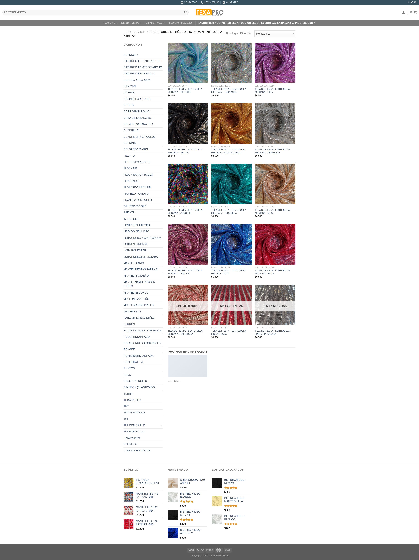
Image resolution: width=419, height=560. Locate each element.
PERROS (129, 324)
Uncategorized (132, 438)
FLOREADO (131, 181)
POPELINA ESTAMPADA (139, 355)
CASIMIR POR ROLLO (137, 99)
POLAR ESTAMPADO (137, 336)
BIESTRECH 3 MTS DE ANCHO (143, 67)
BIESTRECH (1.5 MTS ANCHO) (142, 61)
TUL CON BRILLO (134, 425)
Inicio (128, 32)
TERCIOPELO (132, 400)
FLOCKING (130, 168)
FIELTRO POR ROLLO (137, 162)
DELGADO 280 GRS (136, 149)
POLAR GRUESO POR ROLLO (142, 343)
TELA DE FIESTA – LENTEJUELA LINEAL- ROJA (228, 332)
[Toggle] (161, 425)
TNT (126, 406)
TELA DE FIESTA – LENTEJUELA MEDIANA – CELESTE (185, 90)
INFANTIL (129, 212)
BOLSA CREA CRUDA (137, 80)
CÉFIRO (129, 105)
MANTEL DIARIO (134, 263)
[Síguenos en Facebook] (409, 2)
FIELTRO (129, 155)
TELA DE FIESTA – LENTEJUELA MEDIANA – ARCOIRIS (185, 211)
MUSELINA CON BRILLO (139, 305)
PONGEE (129, 349)
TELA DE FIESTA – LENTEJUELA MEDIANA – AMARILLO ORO (228, 151)
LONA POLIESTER (135, 250)
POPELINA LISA (133, 362)
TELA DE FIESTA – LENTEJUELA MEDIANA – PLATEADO (272, 151)
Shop (141, 32)
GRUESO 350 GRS (135, 206)
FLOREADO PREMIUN (137, 187)
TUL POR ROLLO (134, 431)
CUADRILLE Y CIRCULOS (139, 136)
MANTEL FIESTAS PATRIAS (141, 269)
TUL (126, 419)
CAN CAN (130, 86)
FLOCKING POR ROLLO (138, 174)
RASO (127, 374)
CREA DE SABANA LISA (138, 124)
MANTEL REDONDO (136, 292)
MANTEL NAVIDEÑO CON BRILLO (139, 284)
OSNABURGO (132, 311)
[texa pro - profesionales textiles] (209, 12)
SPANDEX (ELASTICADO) (139, 387)
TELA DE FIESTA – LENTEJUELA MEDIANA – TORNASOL (228, 90)
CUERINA (130, 143)
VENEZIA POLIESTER (137, 450)
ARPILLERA (131, 54)
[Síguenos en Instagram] (412, 2)
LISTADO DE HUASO (136, 231)
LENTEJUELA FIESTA (137, 225)
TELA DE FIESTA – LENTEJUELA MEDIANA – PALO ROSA (185, 332)
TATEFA (128, 393)
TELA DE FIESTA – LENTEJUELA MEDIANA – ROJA (272, 272)
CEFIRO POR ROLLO (136, 111)
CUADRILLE (131, 130)
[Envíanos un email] (415, 2)
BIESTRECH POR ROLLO (139, 73)
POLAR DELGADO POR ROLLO (143, 330)
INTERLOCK (131, 219)
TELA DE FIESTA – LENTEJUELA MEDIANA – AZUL (228, 272)
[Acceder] (403, 12)
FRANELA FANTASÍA (136, 193)
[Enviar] (185, 12)
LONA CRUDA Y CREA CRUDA (143, 238)
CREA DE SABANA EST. (138, 117)
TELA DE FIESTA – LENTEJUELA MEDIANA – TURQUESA (228, 211)
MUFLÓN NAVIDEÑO (136, 299)
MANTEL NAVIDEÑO (136, 275)
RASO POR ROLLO (135, 381)
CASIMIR (129, 92)
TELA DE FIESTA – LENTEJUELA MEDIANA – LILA (272, 90)
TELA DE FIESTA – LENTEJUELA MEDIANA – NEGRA (185, 151)
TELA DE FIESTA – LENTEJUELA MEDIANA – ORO (272, 211)
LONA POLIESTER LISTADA (141, 257)
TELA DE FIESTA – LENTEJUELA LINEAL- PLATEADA (272, 332)
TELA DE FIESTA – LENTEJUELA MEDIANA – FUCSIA (185, 272)
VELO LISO (130, 444)
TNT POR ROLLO (134, 412)
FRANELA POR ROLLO (138, 200)
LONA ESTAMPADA (135, 244)
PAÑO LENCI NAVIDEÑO (139, 317)
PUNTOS (129, 368)
